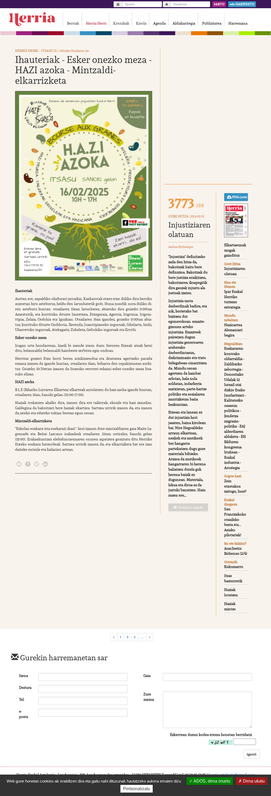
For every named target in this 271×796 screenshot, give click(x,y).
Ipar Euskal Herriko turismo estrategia (233, 299)
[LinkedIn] (45, 463)
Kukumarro (233, 566)
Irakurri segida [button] (191, 507)
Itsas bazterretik (233, 578)
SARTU (219, 4)
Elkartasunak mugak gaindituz (235, 250)
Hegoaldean (233, 344)
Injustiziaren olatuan (189, 229)
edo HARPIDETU (242, 4)
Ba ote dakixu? (235, 543)
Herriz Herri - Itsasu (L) (36, 50)
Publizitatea (212, 23)
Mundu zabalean (231, 317)
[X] (36, 463)
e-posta (23, 714)
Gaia (147, 675)
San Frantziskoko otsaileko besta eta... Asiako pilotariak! (235, 522)
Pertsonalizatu (136, 788)
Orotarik (230, 562)
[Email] (19, 463)
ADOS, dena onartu (211, 781)
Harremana (237, 23)
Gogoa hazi (232, 476)
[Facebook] (28, 463)
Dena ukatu (253, 781)
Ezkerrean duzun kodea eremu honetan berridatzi (211, 734)
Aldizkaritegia (184, 23)
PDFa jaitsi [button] (239, 197)
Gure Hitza (178, 216)
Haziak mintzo (230, 606)
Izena (23, 675)
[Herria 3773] (236, 220)
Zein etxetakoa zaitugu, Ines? (235, 486)
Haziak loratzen (231, 592)
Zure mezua (148, 697)
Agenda (159, 23)
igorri (251, 754)
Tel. (22, 699)
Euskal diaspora (230, 502)
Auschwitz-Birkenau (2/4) (235, 551)
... (142, 637)
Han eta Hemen (230, 284)
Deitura (25, 687)
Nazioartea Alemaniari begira (233, 330)
